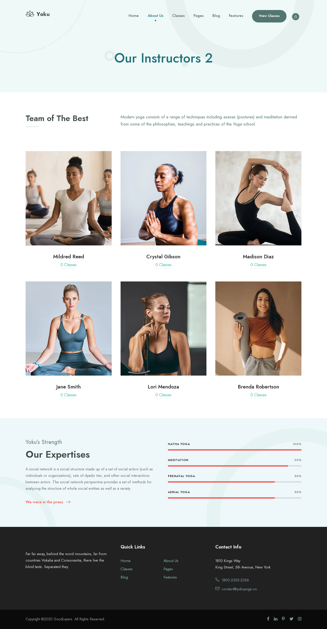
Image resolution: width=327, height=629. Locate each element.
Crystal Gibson (163, 198)
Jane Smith (68, 328)
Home (134, 15)
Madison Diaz (258, 198)
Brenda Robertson (258, 328)
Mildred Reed (68, 198)
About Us (155, 15)
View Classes (269, 15)
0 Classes (69, 265)
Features (236, 15)
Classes (178, 15)
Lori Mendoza (163, 328)
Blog (216, 15)
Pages (199, 15)
